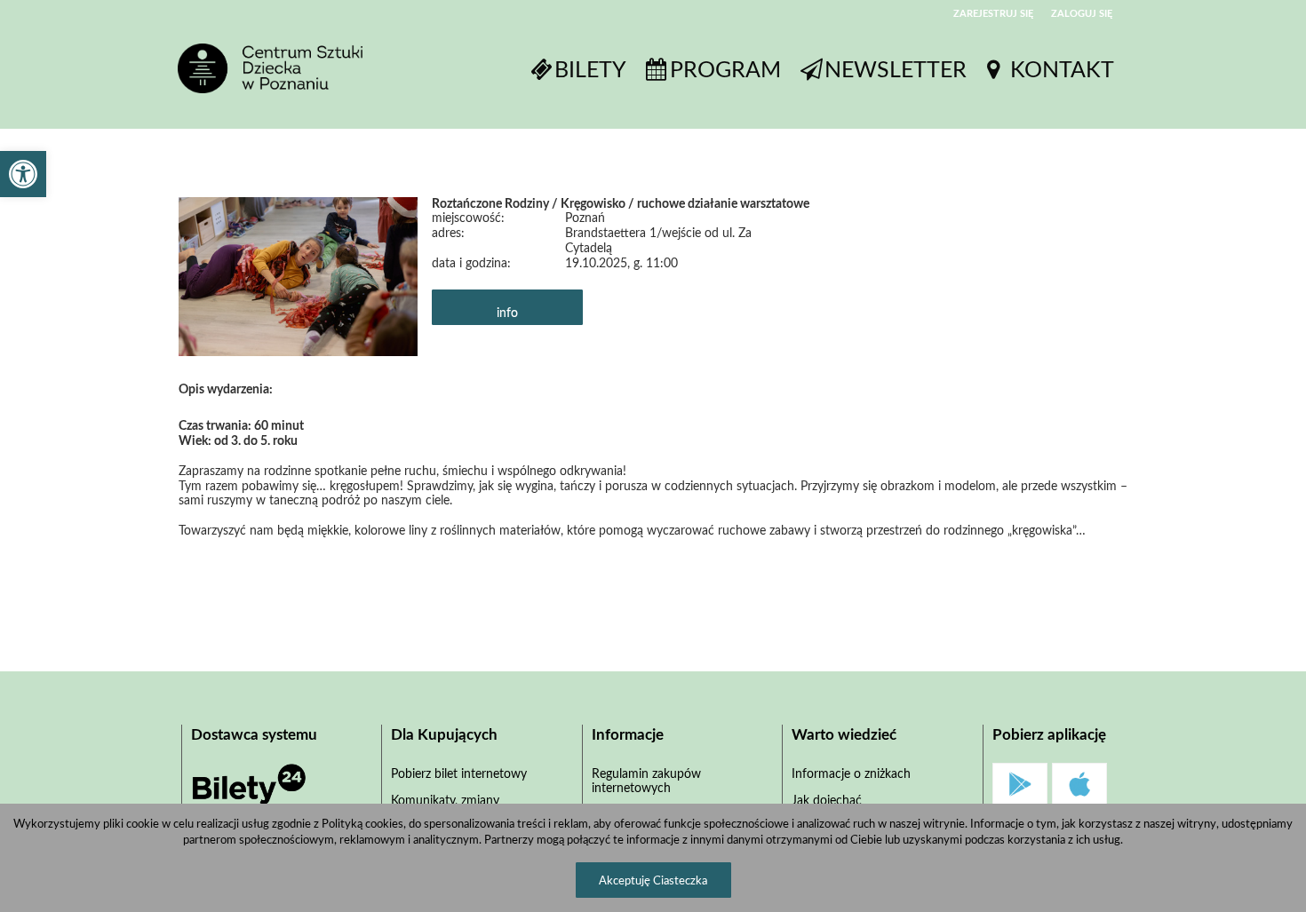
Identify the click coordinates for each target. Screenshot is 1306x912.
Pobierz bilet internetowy (459, 774)
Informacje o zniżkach (851, 774)
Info (507, 313)
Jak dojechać (827, 801)
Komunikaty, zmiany (445, 801)
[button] (23, 174)
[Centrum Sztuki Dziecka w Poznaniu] (270, 70)
